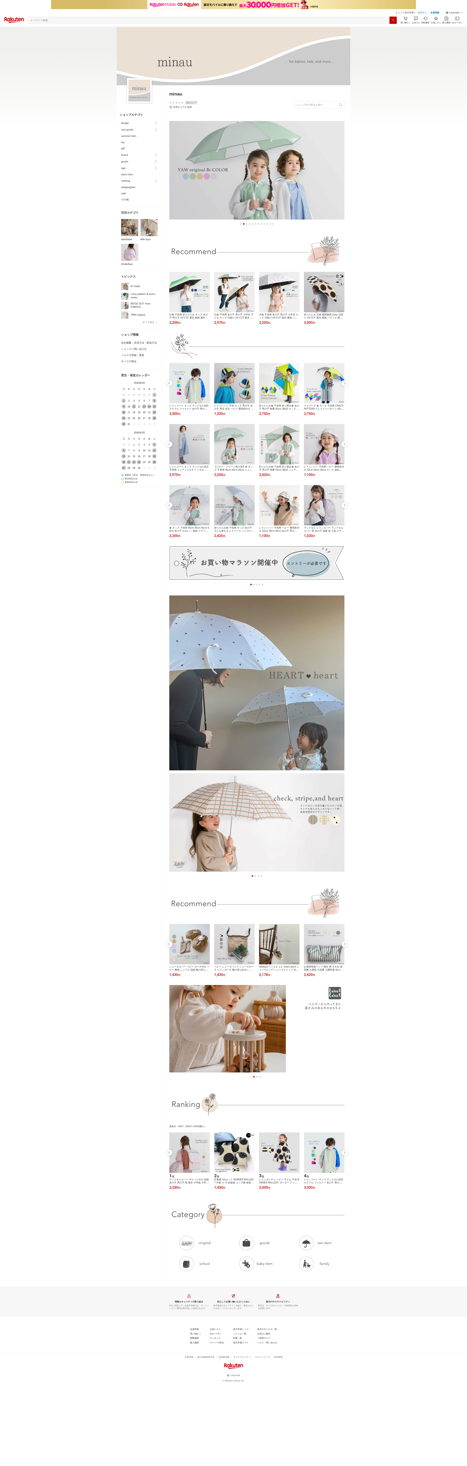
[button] (454, 13)
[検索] (393, 20)
